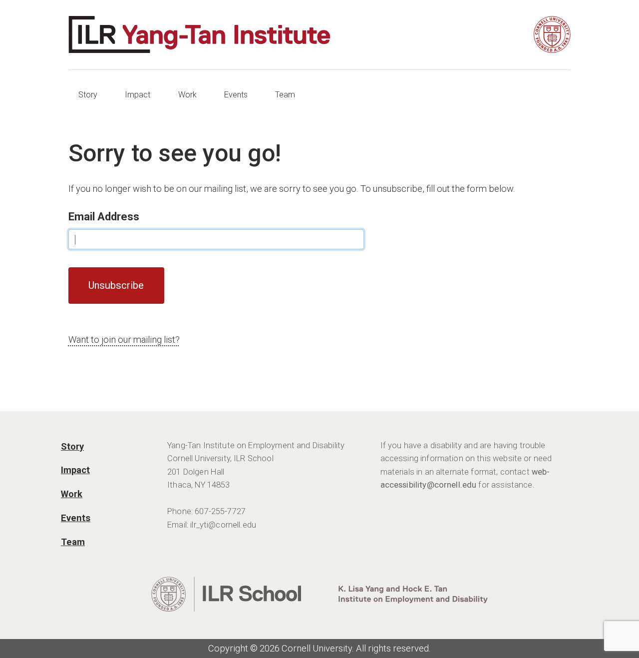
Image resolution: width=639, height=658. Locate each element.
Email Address (103, 216)
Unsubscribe (116, 285)
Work (187, 94)
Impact (137, 94)
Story (87, 94)
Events (236, 94)
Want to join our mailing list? (124, 339)
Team (285, 94)
